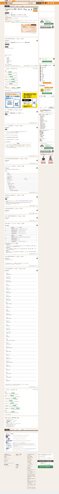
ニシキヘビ (7, 276)
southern (18, 202)
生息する (22, 131)
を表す (13, 144)
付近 (17, 131)
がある (20, 200)
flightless (11, 202)
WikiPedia (16, 169)
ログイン (51, 3)
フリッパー (12, 200)
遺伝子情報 (34, 251)
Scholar (7, 169)
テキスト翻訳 (43, 96)
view (8, 147)
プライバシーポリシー (7, 458)
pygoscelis (27, 236)
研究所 (17, 245)
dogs (9, 285)
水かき (7, 200)
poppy (11, 347)
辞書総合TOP (6, 460)
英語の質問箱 (29, 468)
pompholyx (21, 236)
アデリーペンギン (9, 423)
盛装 (9, 139)
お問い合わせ (17, 455)
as (16, 203)
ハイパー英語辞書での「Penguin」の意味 (13, 125)
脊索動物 (10, 186)
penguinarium (42, 123)
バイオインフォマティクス (23, 245)
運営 (34, 245)
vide (12, 147)
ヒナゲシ (7, 346)
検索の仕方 (5, 456)
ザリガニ (7, 320)
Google (13, 169)
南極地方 (27, 200)
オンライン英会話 (29, 459)
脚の (31, 200)
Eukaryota (12, 183)
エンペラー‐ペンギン (10, 424)
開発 (32, 245)
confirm (42, 77)
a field (9, 347)
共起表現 (22, 6)
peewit (8, 58)
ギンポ (7, 364)
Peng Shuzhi (42, 116)
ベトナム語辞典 (29, 466)
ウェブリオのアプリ (7, 465)
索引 (26, 65)
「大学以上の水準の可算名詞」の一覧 (15, 65)
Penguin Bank (42, 125)
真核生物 (9, 183)
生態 (31, 251)
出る (16, 139)
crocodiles (9, 373)
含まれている (12, 249)
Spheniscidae (9, 174)
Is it (5, 403)
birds (14, 202)
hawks (9, 380)
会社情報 (17, 466)
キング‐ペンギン (9, 425)
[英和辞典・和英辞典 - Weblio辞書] (6, 0)
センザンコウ (8, 280)
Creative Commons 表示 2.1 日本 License (30, 448)
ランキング (31, 65)
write (42, 68)
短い (29, 200)
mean (8, 398)
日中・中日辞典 (41, 133)
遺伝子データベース (17, 248)
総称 (17, 132)
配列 (26, 248)
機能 (32, 248)
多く (14, 131)
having (30, 202)
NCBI (6, 248)
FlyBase (7, 250)
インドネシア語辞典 (42, 135)
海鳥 (15, 132)
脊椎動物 (10, 187)
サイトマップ (6, 459)
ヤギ (7, 324)
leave (42, 71)
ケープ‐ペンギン (9, 426)
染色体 (22, 248)
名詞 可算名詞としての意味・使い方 (16, 16)
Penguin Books (42, 127)
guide (24, 144)
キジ (7, 313)
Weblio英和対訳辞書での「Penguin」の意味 (14, 256)
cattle (9, 369)
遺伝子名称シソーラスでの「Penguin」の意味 (14, 223)
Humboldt (6, 408)
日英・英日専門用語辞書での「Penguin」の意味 (15, 216)
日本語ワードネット (15, 443)
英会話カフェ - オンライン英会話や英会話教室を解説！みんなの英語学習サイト (31, 481)
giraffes (9, 307)
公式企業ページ (18, 465)
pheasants (9, 314)
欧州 (18, 245)
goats (9, 325)
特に (25, 200)
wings (12, 203)
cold (16, 202)
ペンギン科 (25, 179)
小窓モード (43, 3)
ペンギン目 (25, 131)
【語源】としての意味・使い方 (24, 16)
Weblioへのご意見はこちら (41, 456)
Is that (6, 393)
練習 (9, 137)
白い (10, 48)
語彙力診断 (41, 140)
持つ (14, 147)
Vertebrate (13, 187)
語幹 (11, 147)
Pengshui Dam (42, 115)
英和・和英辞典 (41, 132)
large (9, 362)
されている (13, 248)
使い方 (45, 3)
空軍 (7, 137)
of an (11, 340)
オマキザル (7, 291)
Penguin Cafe (42, 128)
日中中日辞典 (29, 460)
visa (9, 147)
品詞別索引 (36, 65)
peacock (8, 57)
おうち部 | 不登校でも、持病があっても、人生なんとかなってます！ (31, 485)
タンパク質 (9, 246)
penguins (15, 18)
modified (14, 203)
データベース (18, 246)
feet (9, 203)
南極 (16, 131)
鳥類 (5, 170)
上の (23, 248)
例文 (11, 6)
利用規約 (5, 457)
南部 (23, 200)
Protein (21, 228)
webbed (7, 203)
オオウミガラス (9, 420)
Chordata (13, 186)
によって (30, 245)
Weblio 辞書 (29, 455)
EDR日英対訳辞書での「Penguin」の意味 (13, 208)
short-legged (8, 202)
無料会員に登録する (47, 93)
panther (10, 303)
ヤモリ (7, 287)
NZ (7, 141)
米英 (6, 251)
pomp (24, 236)
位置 (25, 248)
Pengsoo (41, 117)
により (20, 251)
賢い (27, 144)
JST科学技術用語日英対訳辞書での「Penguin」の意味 (16, 158)
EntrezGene (8, 247)
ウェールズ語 (7, 48)
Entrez (10, 169)
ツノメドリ (8, 331)
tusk (9, 340)
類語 (17, 6)
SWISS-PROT (8, 244)
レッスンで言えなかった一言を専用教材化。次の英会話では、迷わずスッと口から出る (24, 22)
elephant (13, 340)
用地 (11, 137)
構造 (30, 248)
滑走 (13, 137)
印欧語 (18, 143)
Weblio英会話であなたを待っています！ (47, 154)
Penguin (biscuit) (43, 126)
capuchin (9, 292)
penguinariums (42, 124)
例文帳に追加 (10, 74)
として (15, 139)
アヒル (7, 298)
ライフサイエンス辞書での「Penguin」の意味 (14, 166)
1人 (13, 139)
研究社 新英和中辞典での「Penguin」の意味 (14, 38)
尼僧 (9, 141)
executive (43, 80)
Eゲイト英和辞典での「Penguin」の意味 (13, 109)
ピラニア (7, 357)
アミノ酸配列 (14, 246)
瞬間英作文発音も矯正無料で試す (35, 11)
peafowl (9, 296)
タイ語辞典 (41, 136)
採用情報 (17, 467)
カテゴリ (33, 65)
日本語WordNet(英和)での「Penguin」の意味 (14, 195)
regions (27, 202)
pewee (8, 62)
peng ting (41, 118)
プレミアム (49, 3)
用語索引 (28, 65)
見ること (10, 144)
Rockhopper (7, 87)
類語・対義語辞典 (29, 456)
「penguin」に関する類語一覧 (8, 204)
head (42, 70)
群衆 (11, 139)
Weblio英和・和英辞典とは (7, 455)
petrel (8, 61)
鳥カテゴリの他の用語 (8, 64)
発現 (28, 248)
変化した (17, 200)
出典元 (24, 65)
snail (9, 336)
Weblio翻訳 (28, 458)
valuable (42, 76)
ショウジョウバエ (12, 251)
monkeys (9, 351)
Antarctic (24, 202)
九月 (42, 79)
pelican (8, 59)
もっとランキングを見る (47, 82)
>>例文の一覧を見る (8, 90)
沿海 (19, 131)
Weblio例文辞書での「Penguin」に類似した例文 (15, 268)
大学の (9, 251)
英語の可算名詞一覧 (7, 65)
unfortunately (43, 67)
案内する (19, 144)
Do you (6, 398)
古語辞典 (28, 467)
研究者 (17, 251)
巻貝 (7, 335)
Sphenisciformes (9, 132)
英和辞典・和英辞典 (30, 457)
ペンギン (8, 45)
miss (42, 73)
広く (8, 144)
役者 (17, 139)
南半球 (12, 131)
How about (6, 405)
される (23, 251)
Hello (6, 395)
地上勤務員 (16, 137)
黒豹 (6, 302)
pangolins (9, 281)
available (42, 74)
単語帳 (40, 139)
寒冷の (22, 200)
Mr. (5, 76)
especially (21, 202)
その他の (13, 233)
